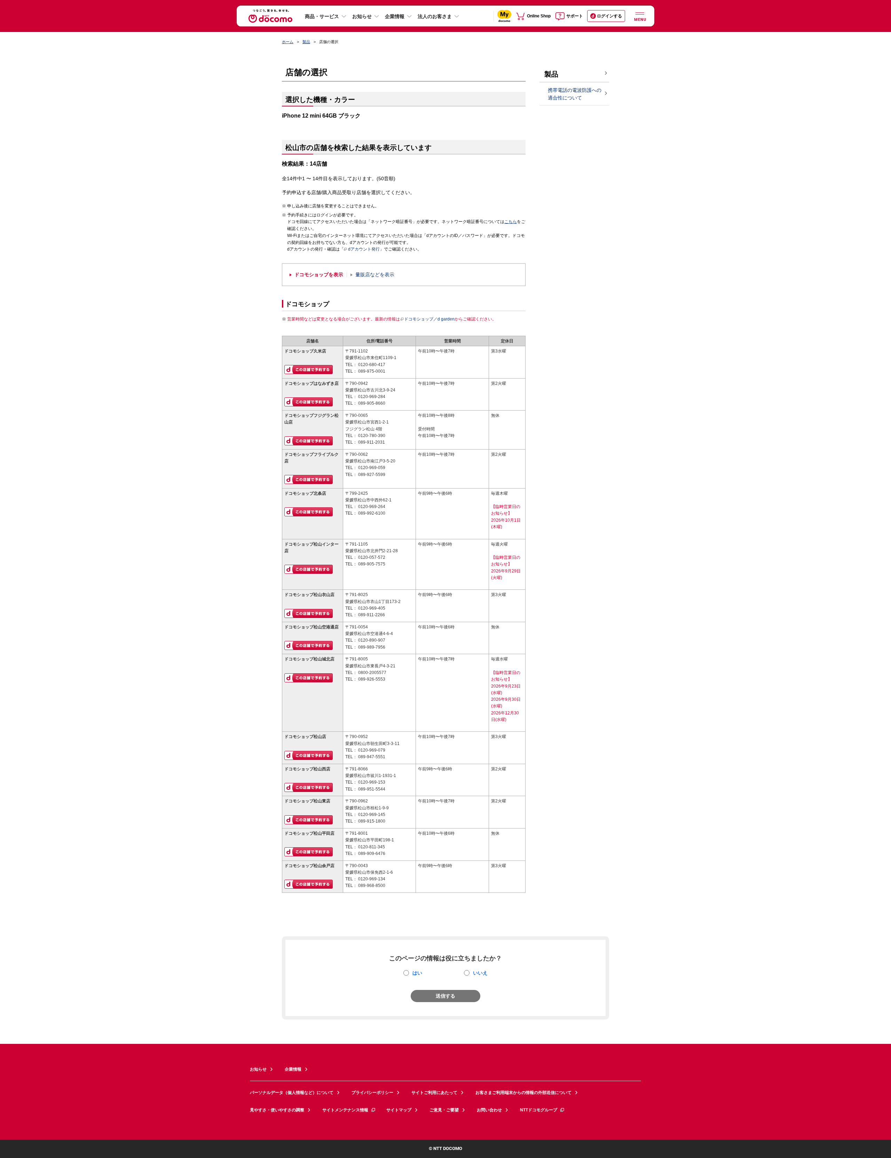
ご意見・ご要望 (444, 1110)
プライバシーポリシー (372, 1092)
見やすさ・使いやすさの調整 (277, 1110)
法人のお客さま (435, 16)
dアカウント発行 (364, 249)
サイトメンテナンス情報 (345, 1110)
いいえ (480, 973)
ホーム (287, 42)
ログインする (609, 16)
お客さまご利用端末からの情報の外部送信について (523, 1092)
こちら (510, 221)
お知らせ (362, 16)
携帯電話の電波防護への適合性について (574, 94)
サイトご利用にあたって (434, 1092)
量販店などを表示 (374, 274)
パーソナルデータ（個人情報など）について (291, 1092)
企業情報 (394, 16)
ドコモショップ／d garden (429, 319)
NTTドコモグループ (538, 1110)
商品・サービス (322, 16)
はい (417, 973)
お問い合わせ (489, 1110)
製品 (306, 42)
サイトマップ (398, 1110)
